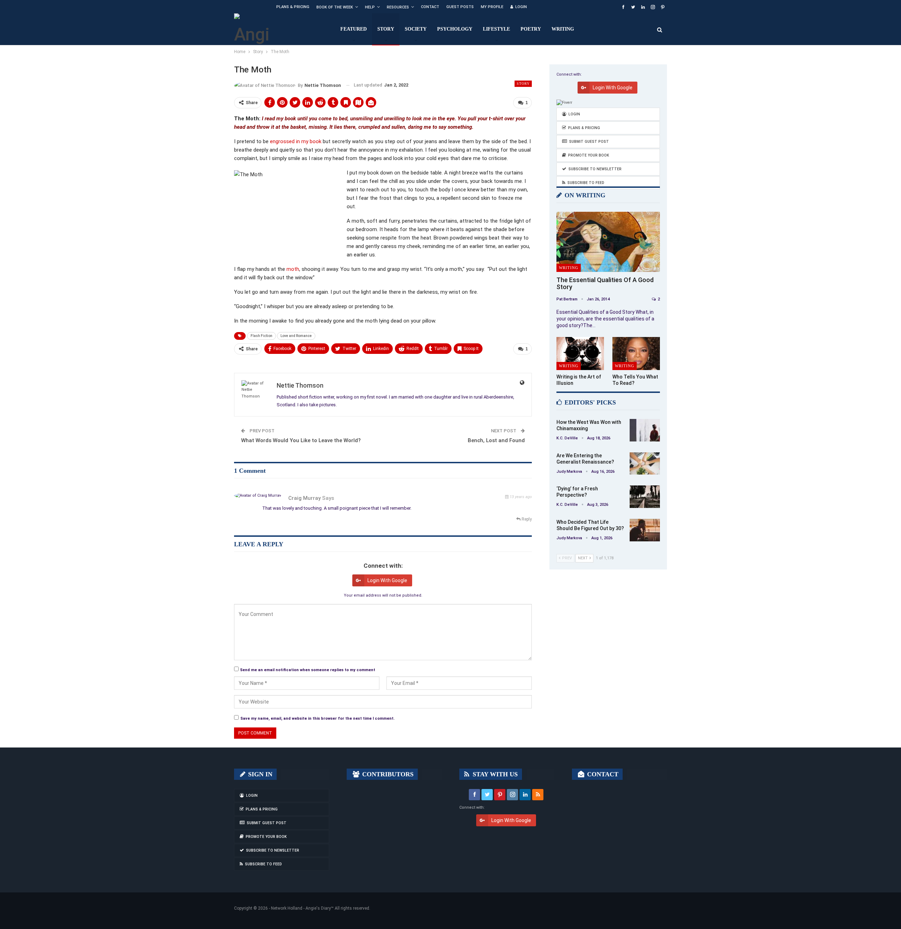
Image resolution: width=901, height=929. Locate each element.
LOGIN (521, 7)
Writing (563, 29)
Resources (398, 7)
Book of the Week (334, 7)
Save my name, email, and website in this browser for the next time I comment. (317, 718)
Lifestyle (496, 29)
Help (370, 7)
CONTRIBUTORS (387, 774)
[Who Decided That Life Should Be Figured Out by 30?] (645, 530)
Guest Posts (460, 7)
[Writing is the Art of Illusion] (580, 353)
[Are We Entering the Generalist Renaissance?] (645, 463)
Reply (526, 519)
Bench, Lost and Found (496, 440)
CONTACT (601, 774)
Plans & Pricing (292, 7)
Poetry (531, 29)
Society (416, 29)
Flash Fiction (261, 336)
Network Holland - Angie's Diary (301, 908)
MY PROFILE (492, 7)
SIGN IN (259, 774)
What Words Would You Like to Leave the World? (301, 440)
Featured (353, 29)
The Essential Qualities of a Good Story (605, 283)
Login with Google (387, 580)
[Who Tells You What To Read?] (636, 353)
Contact (430, 7)
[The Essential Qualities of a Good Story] (608, 242)
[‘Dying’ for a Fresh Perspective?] (645, 496)
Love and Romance (296, 336)
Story (385, 29)
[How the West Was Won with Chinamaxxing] (645, 430)
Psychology (454, 29)
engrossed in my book (295, 141)
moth (292, 269)
